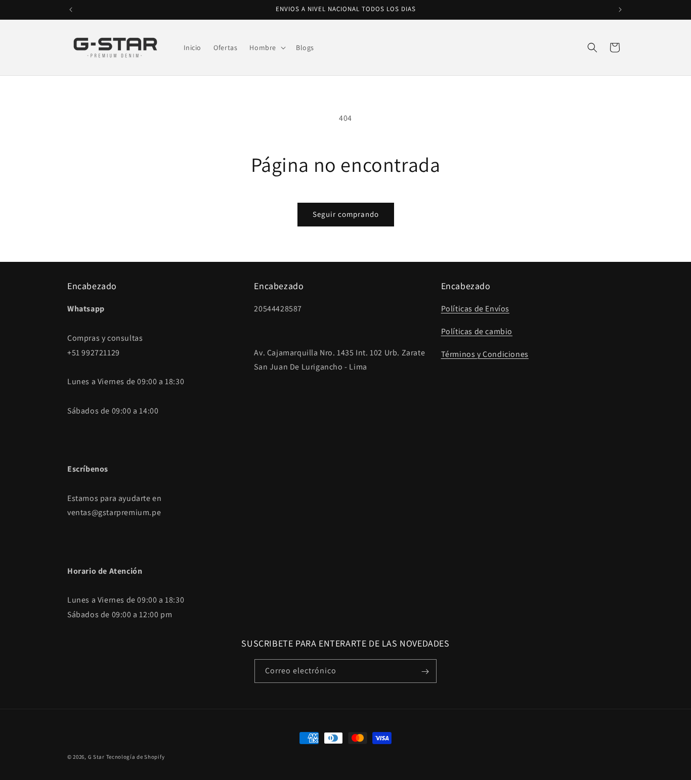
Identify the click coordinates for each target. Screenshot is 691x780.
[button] (266, 47)
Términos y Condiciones (485, 354)
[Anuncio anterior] (71, 9)
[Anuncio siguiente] (620, 9)
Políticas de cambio (476, 331)
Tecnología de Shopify (135, 756)
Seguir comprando (346, 214)
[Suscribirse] (425, 671)
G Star (96, 756)
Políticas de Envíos (475, 309)
